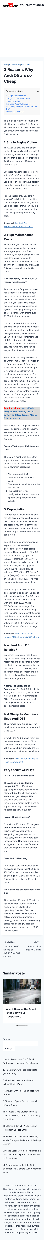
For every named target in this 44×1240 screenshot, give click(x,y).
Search (6, 1039)
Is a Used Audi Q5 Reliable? (18, 104)
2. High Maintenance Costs (18, 98)
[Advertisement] (22, 33)
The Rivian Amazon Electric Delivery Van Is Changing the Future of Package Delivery (22, 1140)
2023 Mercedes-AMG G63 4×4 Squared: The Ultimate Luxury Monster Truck (22, 1169)
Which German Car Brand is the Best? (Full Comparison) (21, 1013)
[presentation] (22, 991)
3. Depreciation (13, 101)
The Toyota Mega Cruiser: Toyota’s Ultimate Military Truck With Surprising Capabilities (21, 1115)
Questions (25, 65)
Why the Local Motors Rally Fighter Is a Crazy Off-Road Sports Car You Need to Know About (22, 1154)
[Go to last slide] (7, 1001)
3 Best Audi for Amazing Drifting (33, 946)
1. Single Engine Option (16, 96)
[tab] (17, 1025)
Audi (6, 65)
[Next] (37, 1001)
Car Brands (14, 65)
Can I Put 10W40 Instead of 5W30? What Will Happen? (11, 949)
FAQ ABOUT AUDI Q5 (15, 112)
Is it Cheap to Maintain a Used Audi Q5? (21, 108)
